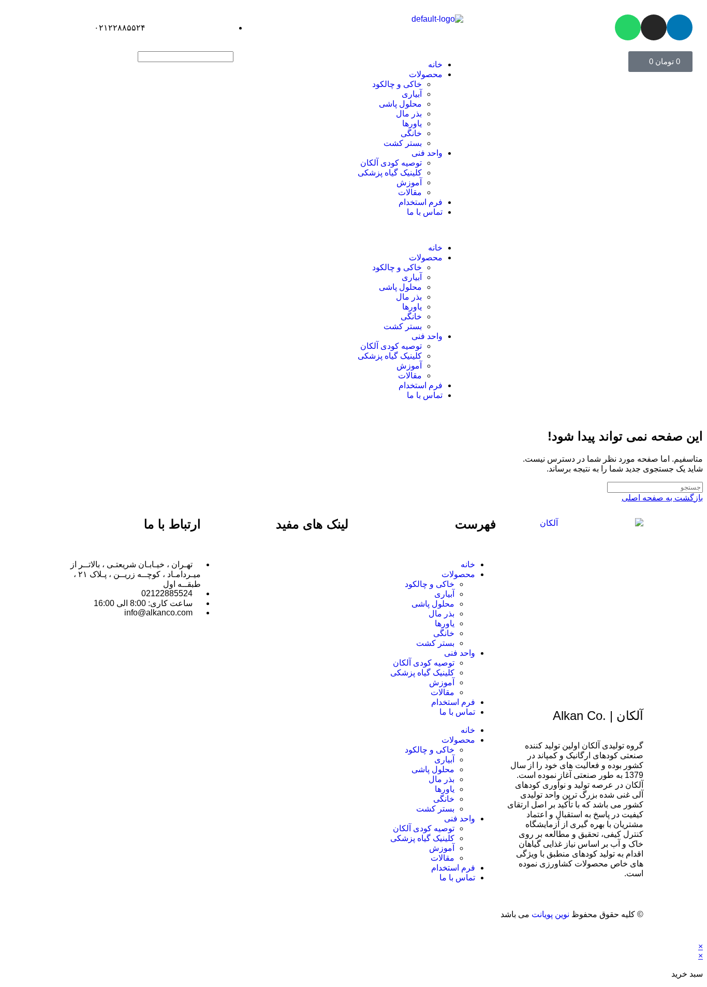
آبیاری (412, 94)
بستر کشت (403, 143)
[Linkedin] (680, 27)
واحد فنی (427, 153)
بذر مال (409, 113)
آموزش (409, 182)
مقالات (410, 192)
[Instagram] (654, 27)
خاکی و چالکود (397, 84)
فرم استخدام (421, 202)
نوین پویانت (551, 914)
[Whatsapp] (628, 27)
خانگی (411, 133)
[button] (353, 229)
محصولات (426, 74)
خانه (435, 64)
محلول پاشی (400, 103)
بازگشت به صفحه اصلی (662, 497)
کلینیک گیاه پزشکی (390, 172)
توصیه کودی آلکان (391, 162)
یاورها (412, 123)
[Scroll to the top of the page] (700, 937)
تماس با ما (425, 212)
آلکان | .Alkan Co (598, 716)
